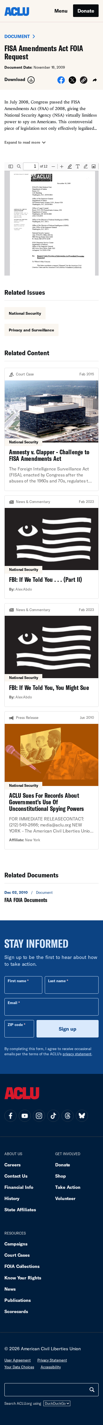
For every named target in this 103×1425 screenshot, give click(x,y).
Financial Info (18, 1187)
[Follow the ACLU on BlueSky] (82, 1116)
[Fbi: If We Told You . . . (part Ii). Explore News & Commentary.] (51, 547)
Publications (17, 1300)
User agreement (17, 1360)
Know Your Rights (22, 1277)
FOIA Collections (22, 1266)
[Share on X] (72, 82)
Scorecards (16, 1311)
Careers (12, 1164)
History (12, 1198)
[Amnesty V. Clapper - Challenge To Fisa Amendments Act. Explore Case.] (51, 429)
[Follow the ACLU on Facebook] (10, 1116)
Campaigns (15, 1243)
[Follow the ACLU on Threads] (68, 1116)
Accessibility (51, 1367)
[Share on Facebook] (61, 82)
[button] (83, 80)
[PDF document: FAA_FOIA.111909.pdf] (51, 219)
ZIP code (15, 1024)
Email (12, 1003)
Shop (60, 1175)
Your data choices (19, 1367)
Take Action (67, 1187)
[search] (92, 1389)
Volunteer (65, 1198)
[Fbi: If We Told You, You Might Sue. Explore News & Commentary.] (51, 654)
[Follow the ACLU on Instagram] (39, 1116)
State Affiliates (20, 1209)
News (10, 1288)
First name (17, 981)
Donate (85, 11)
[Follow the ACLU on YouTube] (25, 1116)
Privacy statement (52, 1360)
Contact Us (15, 1175)
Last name (57, 981)
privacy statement (77, 1054)
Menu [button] (61, 11)
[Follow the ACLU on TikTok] (53, 1116)
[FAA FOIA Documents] (51, 896)
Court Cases (17, 1255)
